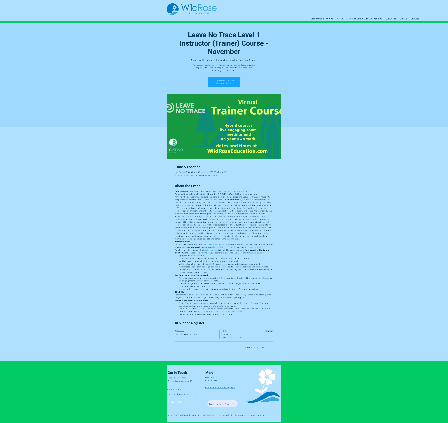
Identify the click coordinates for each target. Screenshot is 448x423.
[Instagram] (176, 401)
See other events (224, 83)
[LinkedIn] (172, 401)
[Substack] (179, 401)
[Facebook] (169, 401)
